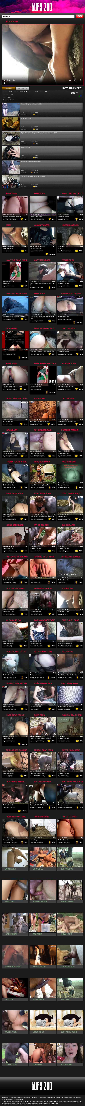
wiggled (63, 354)
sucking (63, 551)
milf (69, 389)
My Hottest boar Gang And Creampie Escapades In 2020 (39, 133)
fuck (14, 354)
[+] (79, 96)
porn (10, 219)
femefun (69, 319)
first (62, 709)
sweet (63, 776)
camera (68, 251)
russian (15, 219)
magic (14, 487)
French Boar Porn (26, 118)
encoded (8, 251)
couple (15, 389)
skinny (35, 456)
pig (62, 219)
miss (7, 424)
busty (34, 807)
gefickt (36, 614)
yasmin (36, 251)
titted (38, 287)
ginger (11, 776)
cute (7, 519)
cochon (36, 646)
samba (39, 389)
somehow (12, 614)
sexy (7, 776)
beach (70, 677)
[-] (81, 96)
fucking (36, 582)
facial (42, 219)
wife (41, 321)
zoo (67, 219)
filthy (14, 677)
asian (10, 519)
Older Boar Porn (26, 147)
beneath (69, 354)
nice (34, 287)
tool (35, 354)
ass (10, 741)
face (7, 741)
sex (39, 551)
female (69, 456)
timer (65, 709)
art (64, 219)
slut (41, 424)
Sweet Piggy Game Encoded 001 (31, 161)
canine (42, 354)
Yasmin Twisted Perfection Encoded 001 (33, 176)
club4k (36, 776)
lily (62, 424)
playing (8, 709)
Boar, (12, 94)
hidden (63, 251)
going (14, 551)
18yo (41, 741)
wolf (7, 614)
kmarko (63, 487)
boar (9, 97)
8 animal (42, 7)
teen (41, 842)
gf (39, 582)
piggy (67, 776)
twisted (41, 251)
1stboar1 (63, 582)
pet (12, 709)
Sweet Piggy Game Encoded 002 (31, 104)
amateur (36, 709)
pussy (13, 582)
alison (7, 646)
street (42, 487)
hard (35, 519)
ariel (67, 286)
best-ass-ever (10, 319)
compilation (40, 677)
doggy (40, 614)
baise (40, 646)
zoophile (63, 456)
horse (8, 807)
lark (65, 424)
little (11, 424)
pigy (68, 842)
